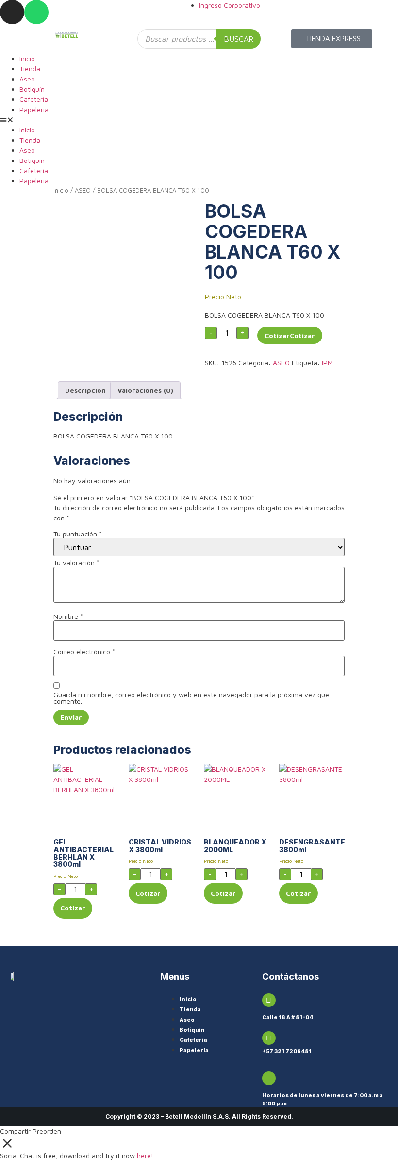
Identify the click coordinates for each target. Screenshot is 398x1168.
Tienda (29, 69)
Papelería (34, 109)
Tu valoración (76, 562)
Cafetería (33, 99)
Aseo (27, 79)
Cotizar (277, 335)
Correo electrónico (84, 652)
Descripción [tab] (85, 390)
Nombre (68, 616)
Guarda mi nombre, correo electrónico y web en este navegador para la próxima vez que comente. (191, 698)
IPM (327, 362)
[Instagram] (12, 12)
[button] (199, 119)
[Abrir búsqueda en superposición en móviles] (198, 39)
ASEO (83, 190)
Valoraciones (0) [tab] (145, 390)
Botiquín (32, 89)
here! (145, 1156)
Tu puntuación (77, 534)
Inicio (27, 58)
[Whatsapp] (36, 12)
